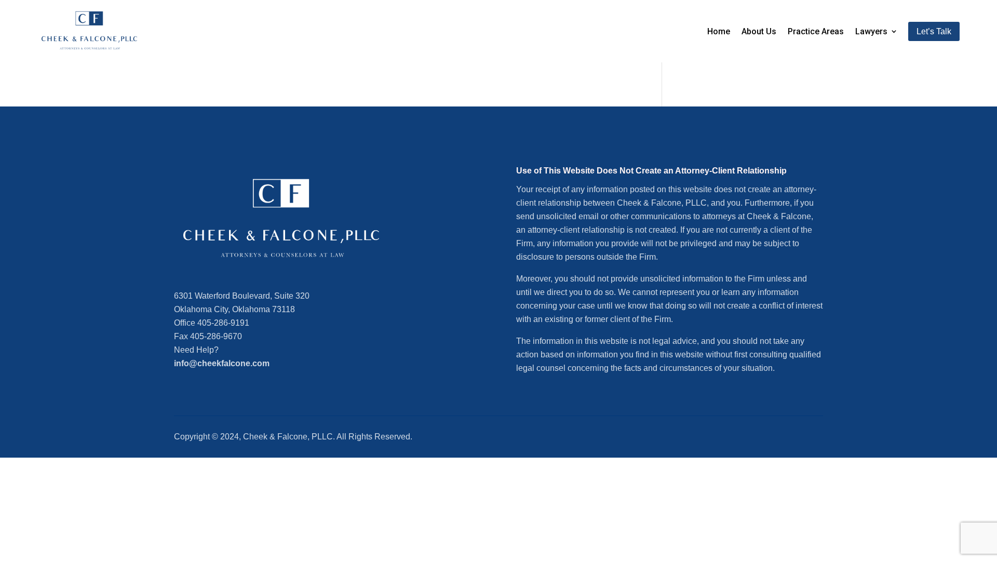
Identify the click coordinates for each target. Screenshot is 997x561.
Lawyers (871, 31)
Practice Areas (816, 31)
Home (718, 31)
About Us (759, 31)
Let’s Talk (934, 31)
